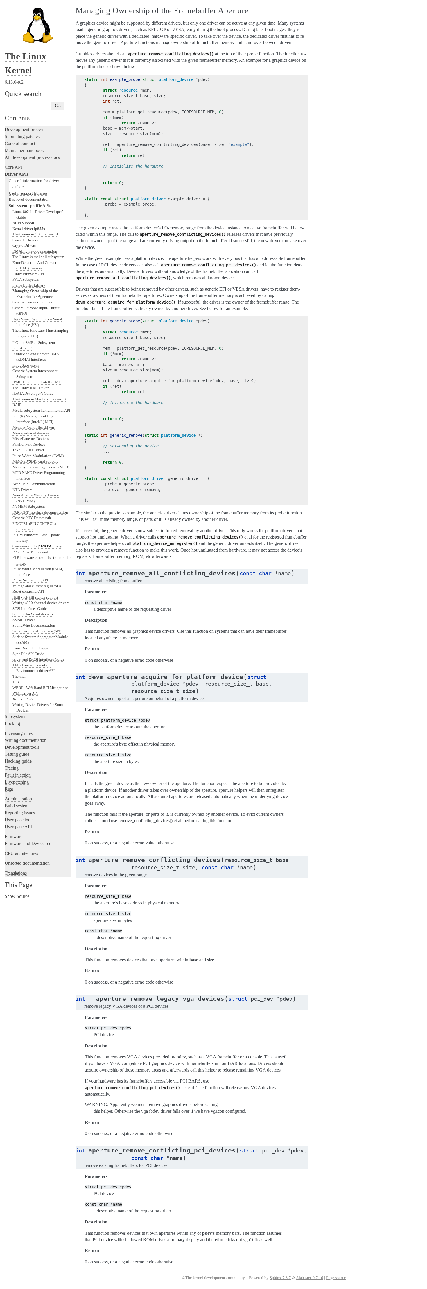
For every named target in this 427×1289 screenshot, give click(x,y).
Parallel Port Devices (28, 444)
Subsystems (15, 716)
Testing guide (17, 754)
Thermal (19, 676)
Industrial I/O (22, 348)
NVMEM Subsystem (28, 506)
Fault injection (18, 775)
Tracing (12, 768)
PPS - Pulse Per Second (30, 552)
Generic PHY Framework (31, 518)
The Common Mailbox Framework (39, 399)
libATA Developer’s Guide (32, 393)
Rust (9, 788)
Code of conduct (20, 143)
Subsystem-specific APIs (30, 205)
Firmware (13, 836)
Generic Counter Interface (32, 302)
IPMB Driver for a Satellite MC (36, 382)
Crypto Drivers (24, 245)
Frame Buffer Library (28, 285)
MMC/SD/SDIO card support (35, 461)
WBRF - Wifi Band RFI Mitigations (40, 688)
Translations (16, 873)
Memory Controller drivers (33, 427)
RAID (16, 405)
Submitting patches (22, 136)
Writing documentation (25, 740)
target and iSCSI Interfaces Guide (38, 659)
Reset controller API (28, 591)
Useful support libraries (28, 193)
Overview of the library (37, 546)
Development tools (22, 747)
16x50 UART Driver (28, 450)
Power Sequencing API (30, 580)
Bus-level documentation (29, 199)
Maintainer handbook (24, 150)
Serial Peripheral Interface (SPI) (36, 631)
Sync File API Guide (28, 654)
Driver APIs (16, 174)
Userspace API (18, 826)
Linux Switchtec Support (32, 648)
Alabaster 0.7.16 (309, 1278)
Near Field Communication (33, 484)
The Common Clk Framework (35, 234)
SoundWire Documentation (33, 625)
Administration (18, 798)
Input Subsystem (25, 365)
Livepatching (17, 781)
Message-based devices (30, 433)
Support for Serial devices (32, 614)
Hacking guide (18, 761)
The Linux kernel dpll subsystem (38, 257)
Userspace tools (19, 819)
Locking (12, 723)
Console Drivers (25, 240)
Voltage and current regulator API (38, 586)
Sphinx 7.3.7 (280, 1278)
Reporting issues (20, 812)
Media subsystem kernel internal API (41, 410)
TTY (16, 682)
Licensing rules (19, 733)
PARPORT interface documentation (40, 512)
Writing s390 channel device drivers (40, 603)
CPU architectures (21, 853)
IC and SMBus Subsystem (33, 342)
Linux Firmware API (28, 274)
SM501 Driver (23, 620)
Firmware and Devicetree (28, 843)
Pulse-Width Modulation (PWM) (38, 456)
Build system (16, 805)
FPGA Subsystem (25, 279)
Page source (336, 1278)
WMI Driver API (25, 693)
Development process (24, 129)
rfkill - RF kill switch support (35, 597)
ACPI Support (23, 223)
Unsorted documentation (27, 863)
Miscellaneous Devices (30, 438)
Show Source (17, 896)
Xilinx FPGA (22, 699)
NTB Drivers (22, 489)
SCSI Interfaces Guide (29, 608)
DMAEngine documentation (34, 251)
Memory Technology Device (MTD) (40, 467)
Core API (13, 167)
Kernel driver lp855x (28, 228)
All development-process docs (32, 157)
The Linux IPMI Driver (30, 388)
